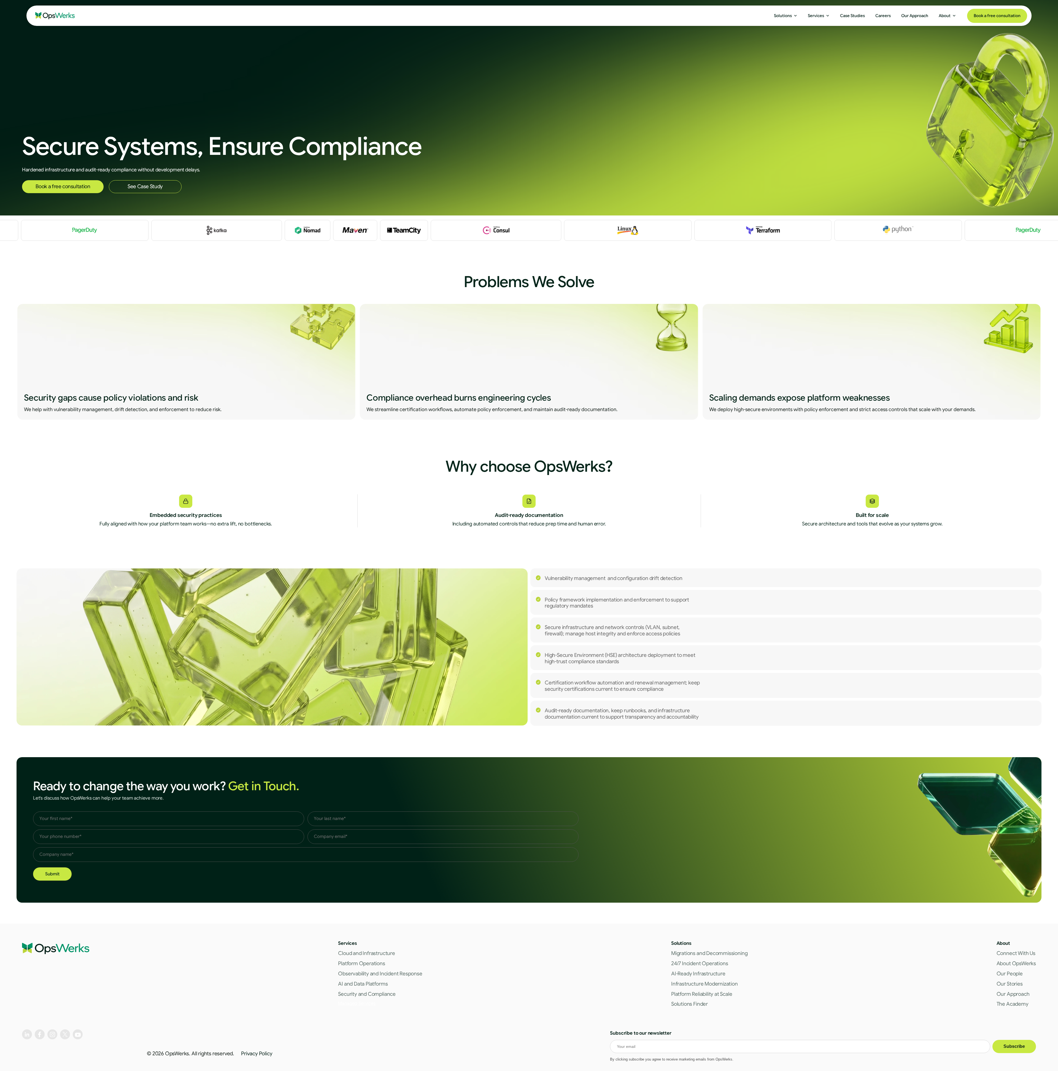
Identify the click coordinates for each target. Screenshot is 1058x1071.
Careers (883, 15)
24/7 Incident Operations (699, 963)
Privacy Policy (256, 1053)
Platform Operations (361, 963)
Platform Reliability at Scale (701, 994)
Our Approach (1013, 994)
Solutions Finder (689, 1004)
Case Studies (852, 15)
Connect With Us (1016, 953)
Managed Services (357, 1003)
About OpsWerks (1016, 963)
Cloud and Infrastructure (366, 953)
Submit (52, 874)
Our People (1010, 973)
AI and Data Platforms (363, 984)
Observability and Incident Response (380, 973)
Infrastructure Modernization (704, 984)
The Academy (1013, 1004)
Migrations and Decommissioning (709, 953)
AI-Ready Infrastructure (698, 973)
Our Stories (1010, 984)
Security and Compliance (367, 994)
